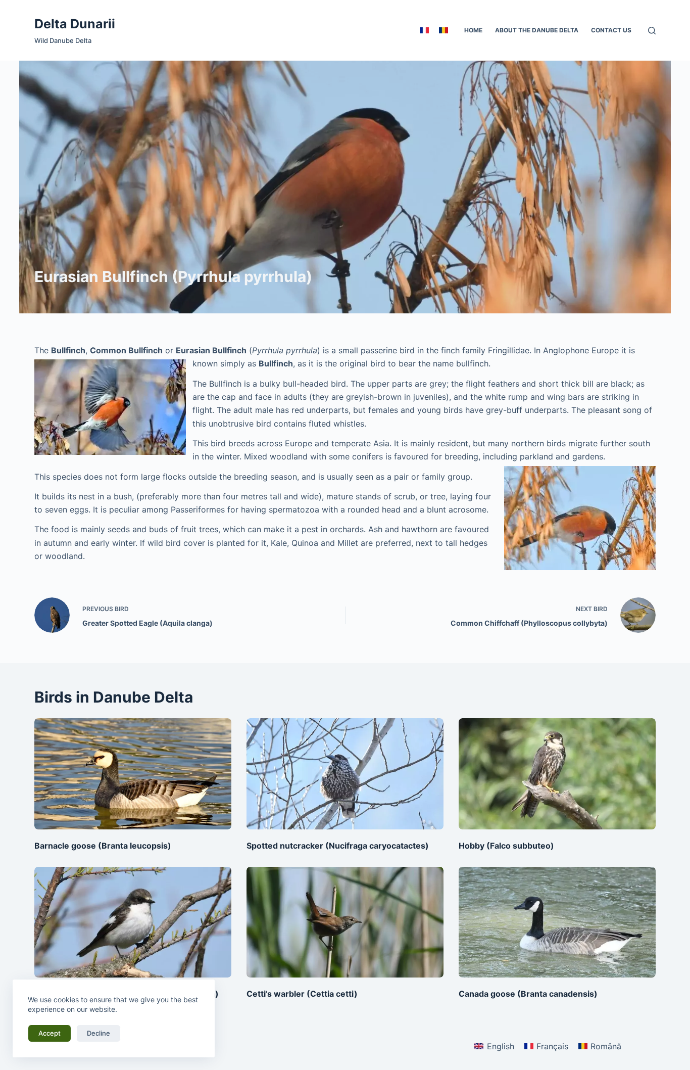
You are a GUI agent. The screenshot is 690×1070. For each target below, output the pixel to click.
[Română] (443, 30)
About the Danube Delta (536, 30)
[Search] (652, 30)
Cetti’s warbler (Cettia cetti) (302, 994)
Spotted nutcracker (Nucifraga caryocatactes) (338, 846)
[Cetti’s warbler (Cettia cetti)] (345, 922)
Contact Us (611, 30)
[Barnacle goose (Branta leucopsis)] (132, 773)
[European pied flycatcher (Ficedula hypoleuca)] (132, 922)
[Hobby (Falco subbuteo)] (557, 773)
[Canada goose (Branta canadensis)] (557, 922)
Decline (98, 1033)
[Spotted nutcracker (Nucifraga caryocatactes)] (345, 773)
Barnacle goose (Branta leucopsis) (102, 846)
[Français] (424, 30)
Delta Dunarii (74, 23)
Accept (49, 1033)
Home (473, 30)
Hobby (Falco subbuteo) (506, 846)
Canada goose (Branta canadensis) (528, 994)
